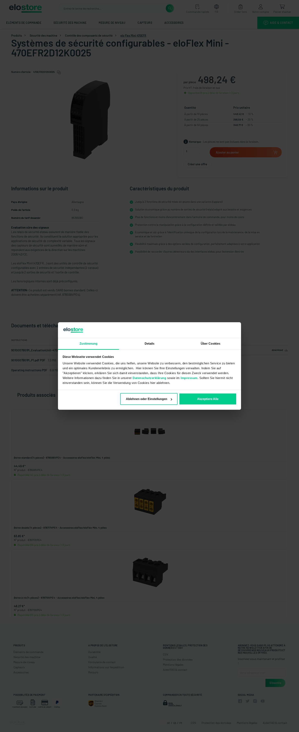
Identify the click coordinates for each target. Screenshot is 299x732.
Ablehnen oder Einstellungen (146, 399)
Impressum (189, 378)
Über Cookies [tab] (210, 343)
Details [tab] (150, 343)
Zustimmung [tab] (89, 343)
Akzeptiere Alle (207, 399)
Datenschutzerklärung (149, 378)
